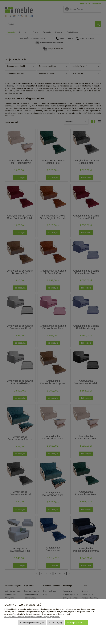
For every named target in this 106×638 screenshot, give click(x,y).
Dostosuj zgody (55, 622)
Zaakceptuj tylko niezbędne (32, 622)
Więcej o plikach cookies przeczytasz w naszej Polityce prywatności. (32, 617)
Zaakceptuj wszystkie (76, 622)
